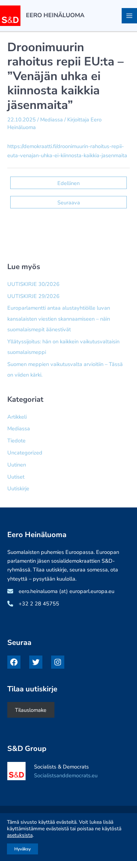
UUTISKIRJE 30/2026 (33, 284)
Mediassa (51, 119)
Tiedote (16, 440)
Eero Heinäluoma (55, 15)
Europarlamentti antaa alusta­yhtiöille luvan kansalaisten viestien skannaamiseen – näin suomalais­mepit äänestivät (58, 318)
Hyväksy (22, 849)
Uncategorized (24, 452)
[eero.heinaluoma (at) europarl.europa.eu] (60, 591)
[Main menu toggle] (129, 15)
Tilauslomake (30, 710)
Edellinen (68, 183)
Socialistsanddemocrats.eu (66, 775)
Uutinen (16, 464)
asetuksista (20, 835)
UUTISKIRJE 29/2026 (33, 296)
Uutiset (15, 476)
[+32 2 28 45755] (33, 603)
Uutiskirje (18, 488)
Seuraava (68, 202)
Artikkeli (17, 416)
